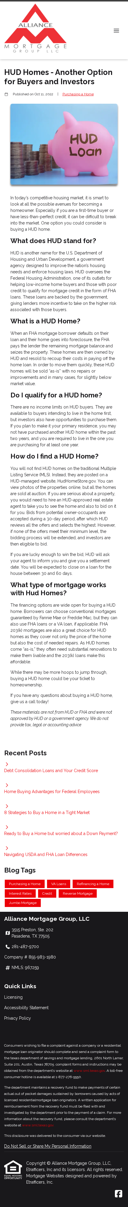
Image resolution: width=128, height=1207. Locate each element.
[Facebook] (118, 1194)
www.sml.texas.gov (89, 1071)
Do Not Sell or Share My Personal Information (47, 1146)
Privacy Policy (17, 1018)
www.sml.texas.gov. (38, 1125)
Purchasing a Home (78, 94)
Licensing (13, 997)
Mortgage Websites (45, 1175)
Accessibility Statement (26, 1007)
